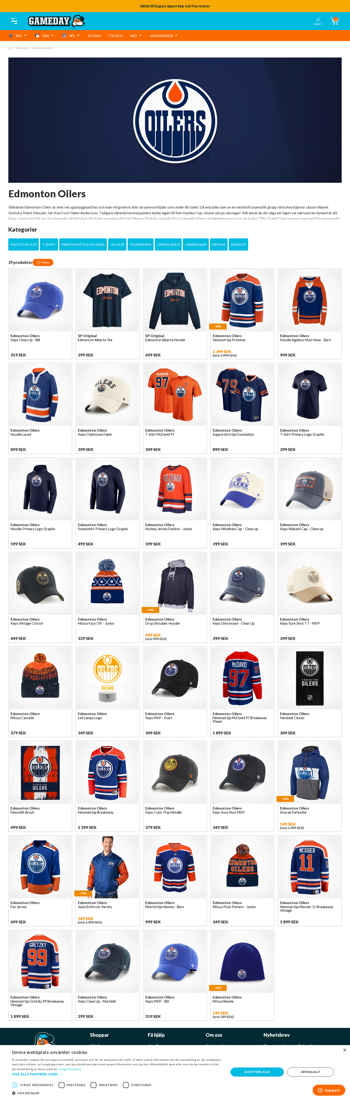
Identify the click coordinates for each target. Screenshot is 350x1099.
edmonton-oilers (42, 47)
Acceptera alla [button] (257, 1072)
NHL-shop (22, 47)
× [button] (344, 1050)
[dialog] (175, 1072)
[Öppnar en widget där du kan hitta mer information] (328, 1091)
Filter (45, 262)
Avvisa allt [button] (310, 1072)
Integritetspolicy (70, 1069)
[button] (117, 1074)
